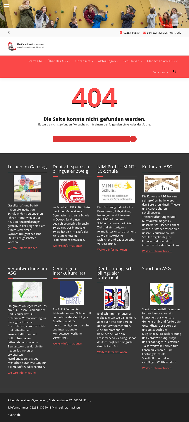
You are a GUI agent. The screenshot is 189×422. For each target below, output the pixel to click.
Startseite (35, 61)
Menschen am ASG (161, 61)
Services (159, 72)
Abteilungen (107, 61)
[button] (174, 71)
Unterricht (82, 61)
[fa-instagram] (9, 32)
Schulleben (131, 61)
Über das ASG (58, 61)
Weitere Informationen (22, 248)
